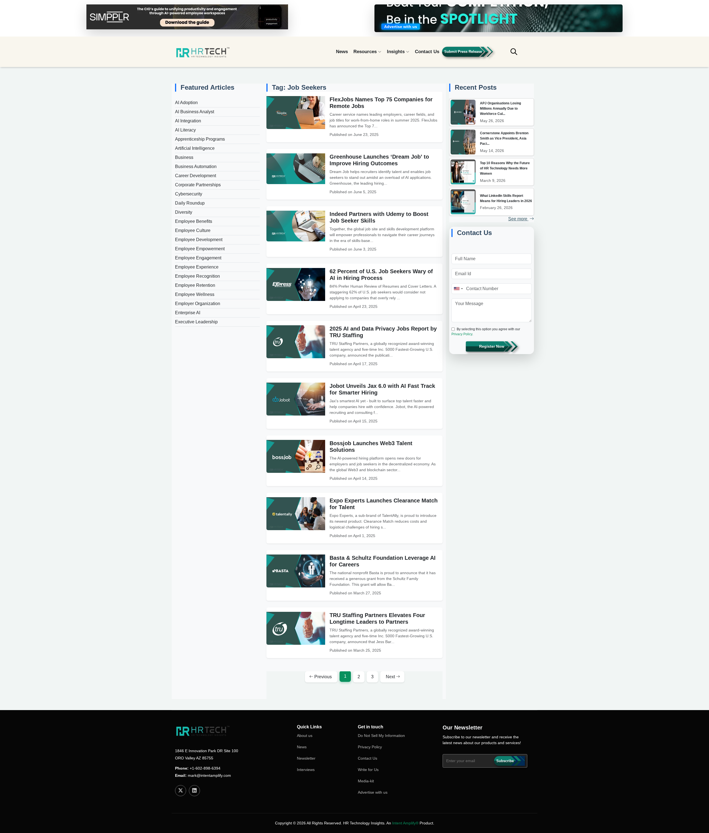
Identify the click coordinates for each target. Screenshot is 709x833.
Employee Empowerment (200, 248)
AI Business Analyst (194, 111)
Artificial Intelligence (195, 148)
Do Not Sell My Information (381, 735)
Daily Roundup (190, 203)
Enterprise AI (187, 312)
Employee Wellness (194, 294)
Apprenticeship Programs (200, 139)
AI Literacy (185, 130)
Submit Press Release (463, 52)
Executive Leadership (196, 321)
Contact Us (427, 51)
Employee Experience (197, 267)
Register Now (491, 346)
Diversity (183, 212)
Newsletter (306, 758)
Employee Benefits (193, 221)
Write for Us (368, 769)
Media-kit (366, 781)
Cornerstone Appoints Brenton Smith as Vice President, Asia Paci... (504, 138)
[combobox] (458, 289)
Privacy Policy (461, 334)
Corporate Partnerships (198, 184)
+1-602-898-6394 (205, 768)
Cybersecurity (188, 194)
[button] (518, 54)
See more (518, 218)
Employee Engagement (198, 258)
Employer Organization (197, 303)
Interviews (306, 769)
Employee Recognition (197, 276)
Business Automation (196, 166)
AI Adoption (186, 102)
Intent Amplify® (405, 823)
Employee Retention (195, 285)
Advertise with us (372, 792)
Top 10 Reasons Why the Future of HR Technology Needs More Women (505, 168)
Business (184, 157)
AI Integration (188, 120)
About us (304, 735)
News (342, 51)
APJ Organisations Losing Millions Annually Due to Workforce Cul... (500, 108)
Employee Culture (192, 230)
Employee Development (198, 239)
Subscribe (505, 761)
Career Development (195, 175)
